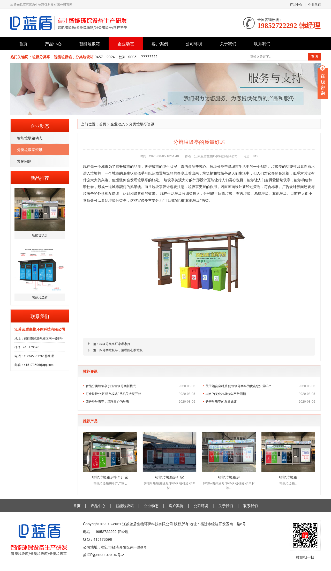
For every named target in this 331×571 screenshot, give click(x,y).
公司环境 (194, 44)
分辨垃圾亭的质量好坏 (260, 401)
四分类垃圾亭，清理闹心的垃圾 (121, 350)
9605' (132, 56)
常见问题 (24, 161)
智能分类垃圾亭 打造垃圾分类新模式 (140, 386)
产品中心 (296, 4)
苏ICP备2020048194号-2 (103, 554)
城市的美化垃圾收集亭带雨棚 (260, 393)
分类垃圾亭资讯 (29, 149)
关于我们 (228, 44)
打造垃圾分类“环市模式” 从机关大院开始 (140, 393)
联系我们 (262, 44)
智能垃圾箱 (89, 44)
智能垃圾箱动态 (29, 137)
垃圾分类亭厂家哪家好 (114, 343)
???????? (149, 56)
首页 (23, 44)
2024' (111, 56)
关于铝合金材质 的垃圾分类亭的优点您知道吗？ (260, 386)
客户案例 (160, 44)
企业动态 (314, 4)
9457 (99, 56)
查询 (314, 56)
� (122, 56)
